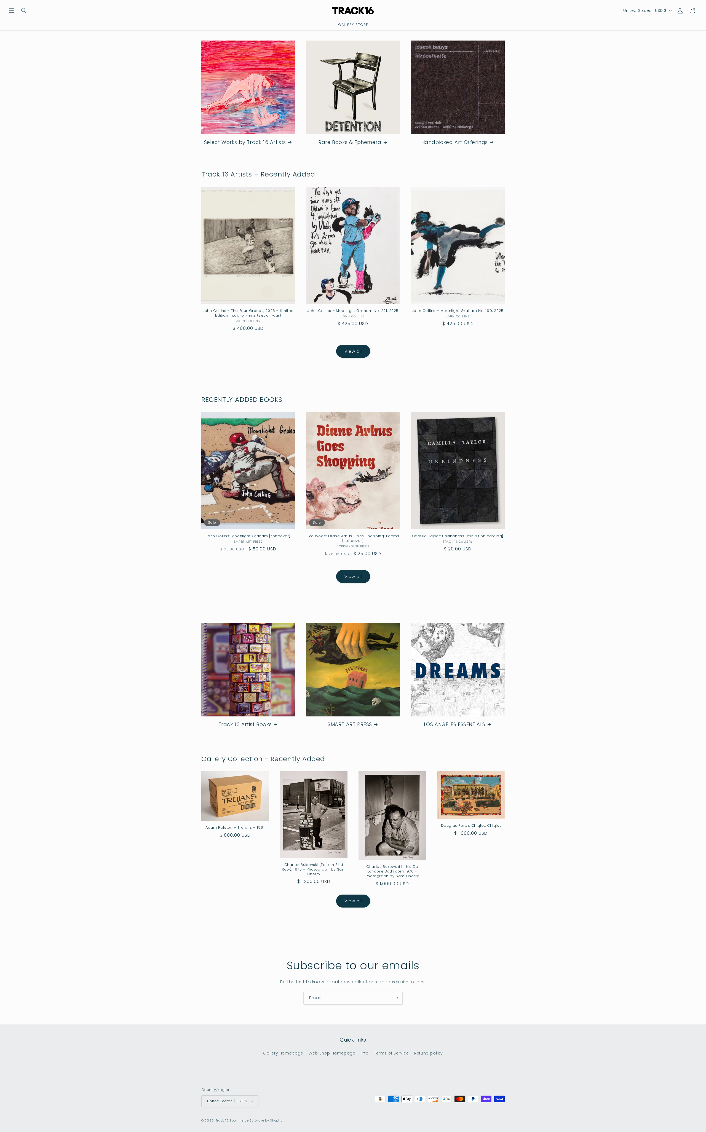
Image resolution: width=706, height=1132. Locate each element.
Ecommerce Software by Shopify (256, 1120)
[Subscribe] (396, 998)
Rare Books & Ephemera (349, 142)
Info (364, 1053)
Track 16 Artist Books (245, 724)
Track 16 (222, 1120)
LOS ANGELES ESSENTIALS (454, 724)
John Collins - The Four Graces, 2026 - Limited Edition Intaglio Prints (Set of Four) (248, 313)
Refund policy (428, 1053)
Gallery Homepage (283, 1053)
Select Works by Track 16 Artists (245, 142)
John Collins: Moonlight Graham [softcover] (248, 536)
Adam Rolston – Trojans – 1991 (234, 827)
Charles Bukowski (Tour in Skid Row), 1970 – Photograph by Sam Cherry (314, 870)
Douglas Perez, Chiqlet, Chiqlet (471, 825)
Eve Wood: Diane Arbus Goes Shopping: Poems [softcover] (353, 538)
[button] (12, 10)
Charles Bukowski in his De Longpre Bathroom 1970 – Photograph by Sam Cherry (392, 872)
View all (353, 351)
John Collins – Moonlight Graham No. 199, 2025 (458, 311)
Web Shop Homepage (332, 1053)
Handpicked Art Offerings (454, 142)
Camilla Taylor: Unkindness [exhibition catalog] (458, 536)
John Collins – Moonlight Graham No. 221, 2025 (353, 311)
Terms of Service (391, 1053)
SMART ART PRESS (350, 724)
